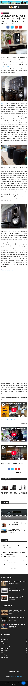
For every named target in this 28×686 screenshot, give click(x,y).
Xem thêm (13, 568)
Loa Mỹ (20, 463)
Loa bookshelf (6, 13)
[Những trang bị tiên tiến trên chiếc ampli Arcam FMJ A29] (14, 513)
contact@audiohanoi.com (16, 676)
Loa (1, 13)
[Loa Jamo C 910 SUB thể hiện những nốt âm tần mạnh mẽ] (4, 524)
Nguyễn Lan (4, 23)
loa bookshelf (14, 63)
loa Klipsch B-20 (5, 66)
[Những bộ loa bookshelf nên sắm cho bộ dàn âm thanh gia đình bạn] (4, 619)
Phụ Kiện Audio (4, 650)
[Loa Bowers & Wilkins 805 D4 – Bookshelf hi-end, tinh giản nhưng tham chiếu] (5, 487)
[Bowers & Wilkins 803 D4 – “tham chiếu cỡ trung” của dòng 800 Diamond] (23, 487)
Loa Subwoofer (4, 657)
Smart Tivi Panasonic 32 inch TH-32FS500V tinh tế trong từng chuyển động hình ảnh (16, 531)
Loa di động (3, 655)
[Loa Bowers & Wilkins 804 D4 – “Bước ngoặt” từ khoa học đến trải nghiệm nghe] (14, 487)
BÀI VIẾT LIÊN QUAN (6, 479)
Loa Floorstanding (5, 646)
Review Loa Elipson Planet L (8, 419)
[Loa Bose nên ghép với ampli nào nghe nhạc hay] (4, 626)
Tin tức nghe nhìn (5, 639)
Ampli (2, 652)
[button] (26, 7)
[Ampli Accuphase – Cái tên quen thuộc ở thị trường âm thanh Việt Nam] (4, 612)
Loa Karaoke (4, 643)
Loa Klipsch (3, 103)
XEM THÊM (4, 481)
